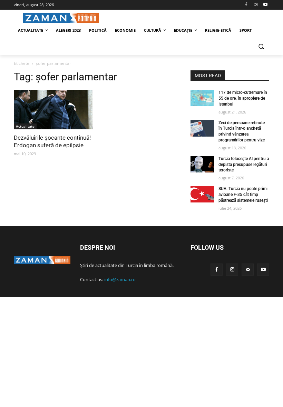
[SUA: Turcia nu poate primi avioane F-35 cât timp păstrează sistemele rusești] (202, 194)
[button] (261, 47)
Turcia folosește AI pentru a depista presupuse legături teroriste (243, 164)
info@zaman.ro (120, 279)
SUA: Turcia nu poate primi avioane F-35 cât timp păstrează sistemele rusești (243, 194)
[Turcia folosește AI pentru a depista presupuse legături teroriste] (202, 164)
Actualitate (25, 126)
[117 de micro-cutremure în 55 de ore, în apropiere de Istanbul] (202, 98)
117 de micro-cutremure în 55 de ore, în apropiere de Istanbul (242, 98)
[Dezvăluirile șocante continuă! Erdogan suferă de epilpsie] (53, 109)
